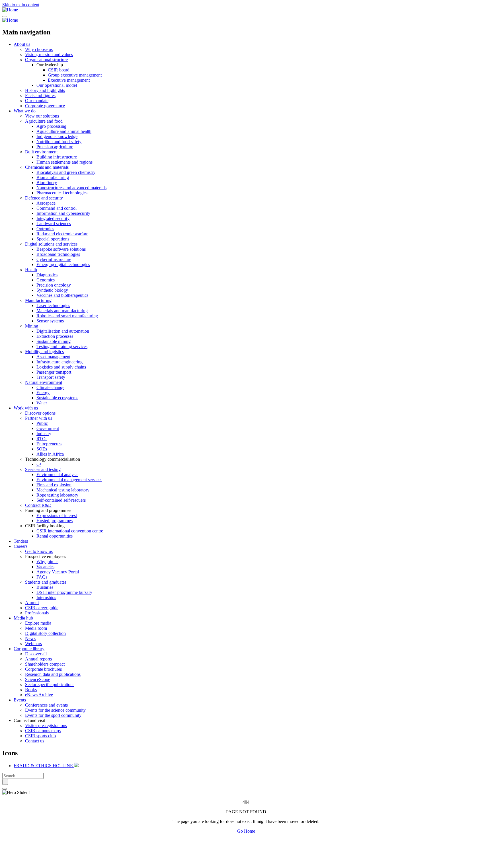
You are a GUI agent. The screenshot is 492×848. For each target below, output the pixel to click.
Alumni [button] (32, 602)
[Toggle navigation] (4, 16)
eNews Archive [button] (39, 694)
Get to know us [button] (39, 551)
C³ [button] (38, 464)
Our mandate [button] (36, 100)
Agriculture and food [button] (44, 121)
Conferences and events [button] (46, 705)
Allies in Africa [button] (50, 454)
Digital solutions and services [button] (51, 244)
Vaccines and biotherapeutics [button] (62, 295)
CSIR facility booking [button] (45, 525)
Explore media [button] (38, 623)
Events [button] (20, 699)
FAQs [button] (41, 577)
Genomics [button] (45, 279)
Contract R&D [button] (38, 505)
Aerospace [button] (46, 203)
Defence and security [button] (44, 197)
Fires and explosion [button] (53, 484)
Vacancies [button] (45, 566)
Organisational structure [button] (46, 59)
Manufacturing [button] (38, 300)
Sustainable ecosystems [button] (57, 397)
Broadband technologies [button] (58, 254)
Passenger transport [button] (53, 372)
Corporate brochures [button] (43, 669)
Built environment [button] (41, 151)
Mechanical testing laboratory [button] (62, 489)
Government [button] (47, 428)
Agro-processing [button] (51, 126)
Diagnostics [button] (47, 274)
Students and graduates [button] (45, 582)
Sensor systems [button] (50, 320)
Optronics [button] (45, 228)
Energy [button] (43, 392)
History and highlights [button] (45, 90)
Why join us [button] (47, 561)
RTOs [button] (41, 438)
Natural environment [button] (43, 382)
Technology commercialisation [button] (52, 459)
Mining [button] (31, 326)
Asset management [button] (53, 356)
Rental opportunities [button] (54, 536)
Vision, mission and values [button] (49, 54)
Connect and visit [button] (29, 720)
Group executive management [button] (75, 75)
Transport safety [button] (50, 377)
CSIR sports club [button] (40, 735)
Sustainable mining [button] (53, 341)
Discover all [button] (36, 653)
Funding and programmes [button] (48, 510)
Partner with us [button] (38, 418)
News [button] (30, 638)
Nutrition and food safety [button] (58, 141)
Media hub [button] (23, 618)
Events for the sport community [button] (53, 715)
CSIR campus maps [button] (43, 730)
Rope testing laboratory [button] (57, 495)
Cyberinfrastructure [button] (53, 259)
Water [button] (41, 402)
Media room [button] (36, 628)
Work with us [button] (26, 408)
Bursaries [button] (44, 587)
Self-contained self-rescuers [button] (61, 500)
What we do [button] (25, 110)
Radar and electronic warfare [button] (62, 233)
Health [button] (31, 269)
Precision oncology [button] (53, 285)
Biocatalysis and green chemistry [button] (65, 172)
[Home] (10, 9)
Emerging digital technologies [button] (63, 264)
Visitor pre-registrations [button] (46, 725)
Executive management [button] (69, 80)
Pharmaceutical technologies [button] (61, 192)
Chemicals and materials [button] (47, 167)
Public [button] (42, 423)
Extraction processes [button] (54, 336)
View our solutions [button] (42, 116)
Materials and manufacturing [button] (62, 310)
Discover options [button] (40, 413)
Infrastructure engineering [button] (59, 361)
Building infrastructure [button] (56, 157)
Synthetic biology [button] (52, 290)
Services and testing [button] (43, 469)
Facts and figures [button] (40, 95)
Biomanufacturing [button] (52, 177)
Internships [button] (46, 597)
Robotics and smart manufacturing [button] (67, 315)
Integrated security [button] (52, 218)
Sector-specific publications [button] (49, 684)
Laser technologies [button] (53, 305)
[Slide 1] (4, 789)
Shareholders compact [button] (45, 664)
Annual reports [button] (38, 658)
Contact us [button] (34, 740)
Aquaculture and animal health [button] (63, 131)
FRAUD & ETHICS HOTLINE (44, 765)
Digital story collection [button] (45, 633)
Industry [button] (43, 433)
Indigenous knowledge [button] (56, 136)
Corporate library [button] (29, 648)
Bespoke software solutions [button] (61, 249)
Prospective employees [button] (45, 556)
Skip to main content (20, 4)
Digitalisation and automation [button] (62, 331)
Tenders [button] (21, 541)
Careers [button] (20, 546)
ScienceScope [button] (37, 679)
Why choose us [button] (39, 49)
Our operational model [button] (56, 85)
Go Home (246, 831)
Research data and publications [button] (53, 674)
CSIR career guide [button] (41, 607)
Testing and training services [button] (61, 346)
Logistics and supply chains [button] (61, 367)
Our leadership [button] (49, 64)
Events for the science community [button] (55, 710)
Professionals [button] (37, 612)
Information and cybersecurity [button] (63, 213)
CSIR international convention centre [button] (69, 530)
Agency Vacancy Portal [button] (57, 571)
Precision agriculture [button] (54, 146)
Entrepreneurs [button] (49, 443)
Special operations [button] (52, 238)
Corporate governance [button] (45, 105)
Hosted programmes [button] (54, 520)
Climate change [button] (50, 387)
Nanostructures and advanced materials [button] (71, 187)
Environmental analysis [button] (57, 474)
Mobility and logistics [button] (44, 351)
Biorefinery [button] (46, 182)
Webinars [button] (33, 643)
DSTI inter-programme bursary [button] (64, 592)
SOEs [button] (41, 448)
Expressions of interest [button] (56, 515)
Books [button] (31, 689)
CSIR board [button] (58, 69)
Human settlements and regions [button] (64, 162)
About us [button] (22, 44)
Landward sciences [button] (53, 223)
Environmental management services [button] (69, 479)
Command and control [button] (56, 208)
